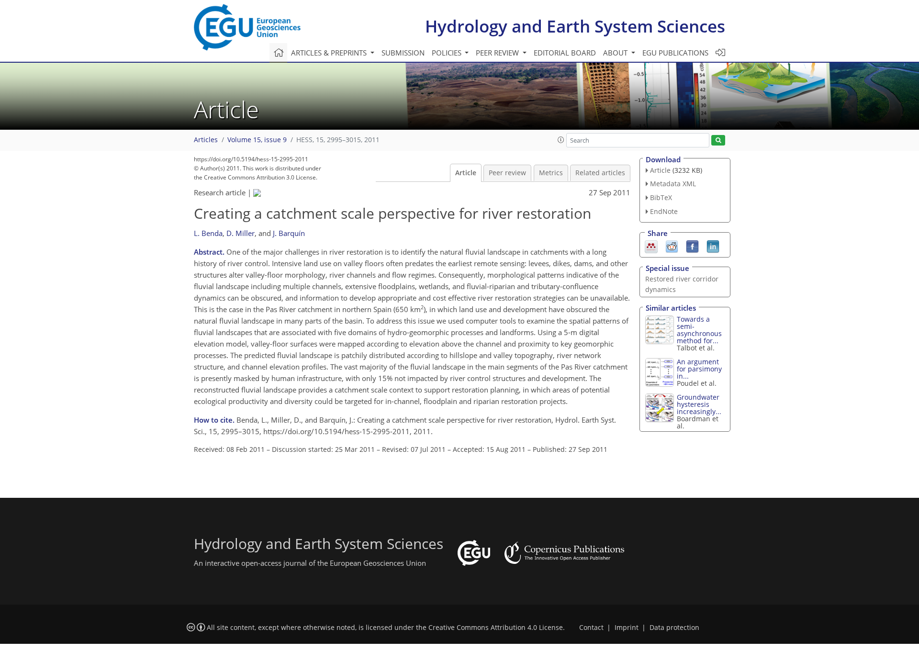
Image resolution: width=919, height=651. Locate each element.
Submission (403, 52)
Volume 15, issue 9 (257, 139)
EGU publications (675, 52)
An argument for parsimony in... (699, 369)
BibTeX (661, 197)
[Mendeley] (651, 245)
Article (465, 172)
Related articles (600, 172)
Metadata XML (673, 183)
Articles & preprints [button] (330, 52)
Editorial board (565, 52)
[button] (561, 139)
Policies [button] (447, 52)
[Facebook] (692, 245)
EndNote (664, 211)
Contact (591, 627)
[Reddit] (671, 245)
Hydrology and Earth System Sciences (575, 26)
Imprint (627, 627)
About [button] (616, 52)
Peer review (507, 172)
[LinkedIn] (712, 245)
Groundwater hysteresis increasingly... (699, 404)
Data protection (674, 627)
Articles (206, 139)
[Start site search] (718, 140)
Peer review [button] (498, 52)
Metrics (551, 172)
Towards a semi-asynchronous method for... (699, 329)
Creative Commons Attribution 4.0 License (495, 627)
